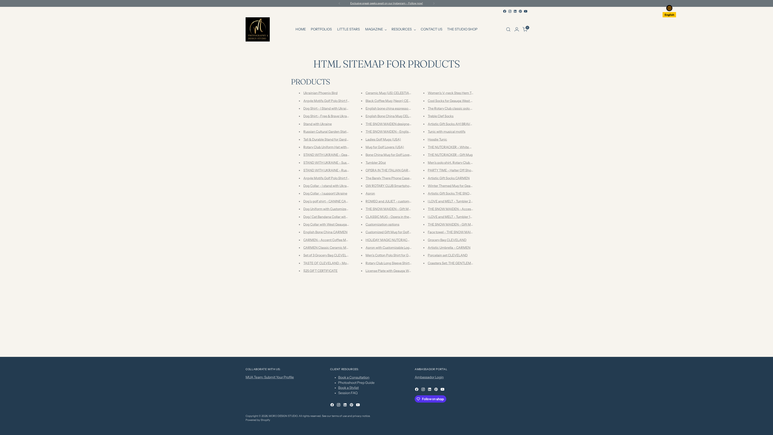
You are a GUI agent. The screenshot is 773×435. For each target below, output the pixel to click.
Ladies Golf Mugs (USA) (383, 139)
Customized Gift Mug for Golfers (390, 232)
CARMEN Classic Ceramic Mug (326, 247)
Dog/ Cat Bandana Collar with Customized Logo (338, 217)
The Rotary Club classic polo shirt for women (461, 108)
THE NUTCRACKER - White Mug (452, 147)
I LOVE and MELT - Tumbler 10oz (452, 217)
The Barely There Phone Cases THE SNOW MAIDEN (404, 178)
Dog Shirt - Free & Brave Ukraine (327, 116)
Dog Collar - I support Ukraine (325, 193)
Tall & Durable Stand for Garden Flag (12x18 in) (337, 139)
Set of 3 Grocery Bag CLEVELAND (328, 255)
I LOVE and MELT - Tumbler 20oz (452, 201)
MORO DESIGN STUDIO (283, 415)
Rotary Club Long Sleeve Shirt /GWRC (394, 263)
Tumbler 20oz (376, 163)
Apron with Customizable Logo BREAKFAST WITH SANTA (409, 247)
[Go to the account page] (517, 29)
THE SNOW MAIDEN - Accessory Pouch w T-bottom (466, 209)
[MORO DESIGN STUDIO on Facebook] (504, 11)
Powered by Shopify (258, 420)
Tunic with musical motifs (446, 131)
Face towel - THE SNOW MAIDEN (452, 232)
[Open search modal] (508, 29)
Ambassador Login (429, 377)
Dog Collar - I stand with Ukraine (327, 186)
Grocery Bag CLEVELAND (447, 240)
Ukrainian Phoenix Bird (320, 93)
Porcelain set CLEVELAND (448, 255)
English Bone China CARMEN (325, 232)
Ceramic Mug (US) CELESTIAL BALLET (395, 93)
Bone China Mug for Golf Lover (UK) (392, 155)
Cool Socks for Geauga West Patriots (455, 101)
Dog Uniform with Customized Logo (329, 209)
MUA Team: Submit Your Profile (270, 377)
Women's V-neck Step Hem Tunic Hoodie (458, 93)
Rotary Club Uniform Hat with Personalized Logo (339, 147)
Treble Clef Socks (441, 116)
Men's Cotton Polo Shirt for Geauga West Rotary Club (405, 255)
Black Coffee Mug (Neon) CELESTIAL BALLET (400, 101)
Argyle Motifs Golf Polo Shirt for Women (333, 101)
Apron (370, 193)
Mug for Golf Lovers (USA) (385, 147)
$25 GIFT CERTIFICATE (320, 271)
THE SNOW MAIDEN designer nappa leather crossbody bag (410, 124)
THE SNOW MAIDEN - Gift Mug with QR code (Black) (467, 224)
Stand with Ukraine (317, 124)
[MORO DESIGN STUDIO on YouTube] (525, 11)
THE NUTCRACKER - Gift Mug (450, 155)
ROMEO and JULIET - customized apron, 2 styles (401, 201)
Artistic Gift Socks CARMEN (449, 178)
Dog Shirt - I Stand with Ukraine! (327, 108)
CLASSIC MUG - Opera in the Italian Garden (398, 217)
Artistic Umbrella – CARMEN (449, 247)
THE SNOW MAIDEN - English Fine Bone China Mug (404, 131)
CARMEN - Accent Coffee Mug (326, 240)
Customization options (382, 224)
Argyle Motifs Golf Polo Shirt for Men (330, 178)
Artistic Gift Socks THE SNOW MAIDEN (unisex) (463, 193)
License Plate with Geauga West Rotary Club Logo (402, 271)
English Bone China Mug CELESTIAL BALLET (399, 116)
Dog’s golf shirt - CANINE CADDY (328, 201)
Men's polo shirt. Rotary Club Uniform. (456, 163)
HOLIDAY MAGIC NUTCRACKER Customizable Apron (405, 240)
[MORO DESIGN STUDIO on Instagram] (510, 11)
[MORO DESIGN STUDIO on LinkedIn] (515, 11)
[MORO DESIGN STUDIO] (258, 29)
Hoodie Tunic (437, 139)
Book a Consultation (353, 377)
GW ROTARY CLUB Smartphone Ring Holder (398, 186)
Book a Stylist (348, 388)
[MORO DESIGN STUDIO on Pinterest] (520, 11)
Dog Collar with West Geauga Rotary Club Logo (338, 224)
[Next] (433, 3)
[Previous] (339, 3)
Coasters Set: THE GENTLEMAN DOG (456, 263)
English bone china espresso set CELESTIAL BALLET (405, 108)
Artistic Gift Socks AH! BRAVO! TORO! (456, 124)
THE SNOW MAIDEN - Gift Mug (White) (395, 209)
